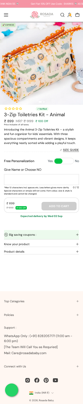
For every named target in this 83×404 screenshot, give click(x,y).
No (77, 161)
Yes (50, 161)
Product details (14, 251)
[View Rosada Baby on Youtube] (55, 380)
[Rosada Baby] (41, 15)
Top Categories (14, 301)
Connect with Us (15, 366)
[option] (41, 63)
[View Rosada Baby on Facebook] (37, 380)
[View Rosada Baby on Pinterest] (46, 380)
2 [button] (44, 102)
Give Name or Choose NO (22, 170)
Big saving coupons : (22, 234)
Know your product (17, 244)
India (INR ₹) (42, 392)
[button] (62, 14)
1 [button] (40, 102)
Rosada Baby (46, 400)
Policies (9, 315)
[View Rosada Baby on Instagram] (28, 380)
